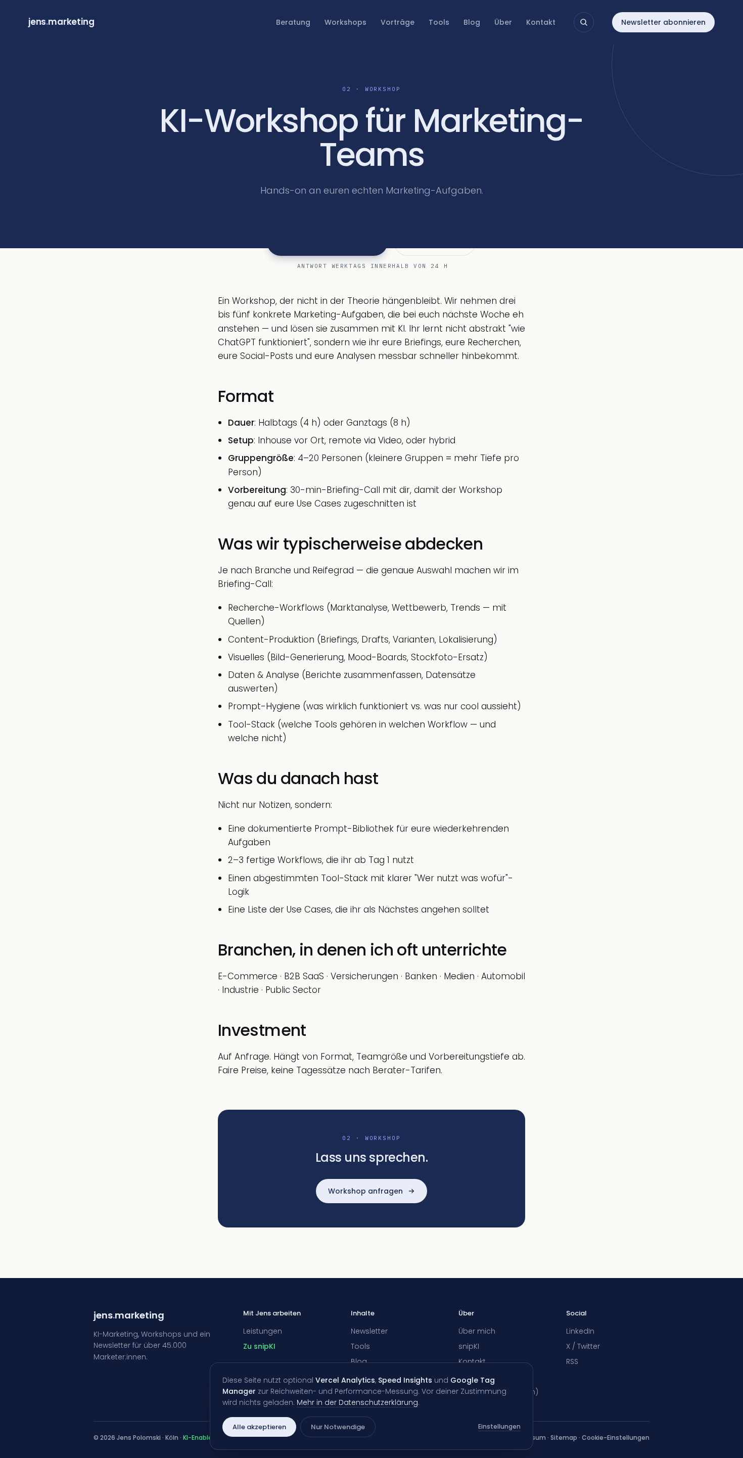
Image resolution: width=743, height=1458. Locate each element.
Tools (439, 22)
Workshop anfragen (365, 1191)
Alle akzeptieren (259, 1427)
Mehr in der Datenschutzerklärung (357, 1402)
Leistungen (262, 1331)
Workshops (345, 22)
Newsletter (369, 1331)
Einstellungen (499, 1426)
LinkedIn (580, 1331)
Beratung (293, 22)
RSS (572, 1361)
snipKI (468, 1346)
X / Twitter (583, 1346)
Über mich (476, 1331)
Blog (471, 22)
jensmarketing (61, 22)
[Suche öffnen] (584, 22)
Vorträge (397, 22)
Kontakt (540, 22)
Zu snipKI (259, 1346)
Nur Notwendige (338, 1427)
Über (503, 22)
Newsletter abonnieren (663, 22)
